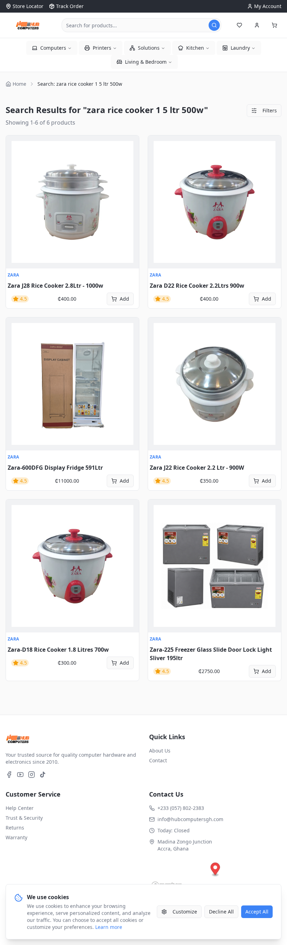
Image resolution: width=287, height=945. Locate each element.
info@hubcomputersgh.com (190, 819)
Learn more (108, 927)
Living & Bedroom (146, 61)
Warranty (16, 837)
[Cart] (274, 25)
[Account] (257, 25)
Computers (53, 47)
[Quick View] (15, 144)
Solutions (149, 47)
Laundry (240, 47)
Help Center (20, 808)
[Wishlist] (239, 25)
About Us (159, 750)
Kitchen (195, 47)
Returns (15, 827)
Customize (185, 911)
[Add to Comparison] (15, 175)
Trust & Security (24, 817)
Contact (158, 760)
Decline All (221, 911)
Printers (102, 47)
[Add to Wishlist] (15, 160)
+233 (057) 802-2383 (181, 808)
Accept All (256, 911)
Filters (269, 110)
